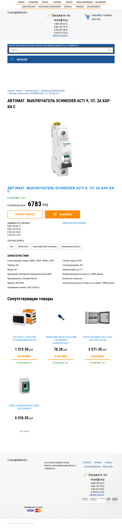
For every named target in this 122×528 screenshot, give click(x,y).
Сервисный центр (29, 6)
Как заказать (100, 2)
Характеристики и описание (74, 223)
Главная (21, 2)
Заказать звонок (60, 35)
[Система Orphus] (100, 499)
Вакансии (80, 6)
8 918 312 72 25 (61, 33)
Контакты (87, 462)
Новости (69, 2)
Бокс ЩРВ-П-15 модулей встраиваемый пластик (24, 338)
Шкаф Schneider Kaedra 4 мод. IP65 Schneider (24, 407)
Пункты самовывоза (84, 2)
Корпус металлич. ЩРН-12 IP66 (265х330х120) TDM (97, 338)
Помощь (108, 462)
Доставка (57, 2)
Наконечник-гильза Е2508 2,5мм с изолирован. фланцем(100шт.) (61, 340)
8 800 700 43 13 (61, 24)
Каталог (45, 2)
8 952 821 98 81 (61, 30)
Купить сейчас (25, 214)
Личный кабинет (93, 6)
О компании (33, 2)
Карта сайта (108, 466)
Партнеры (68, 6)
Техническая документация (49, 6)
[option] (69, 149)
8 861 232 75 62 (61, 27)
